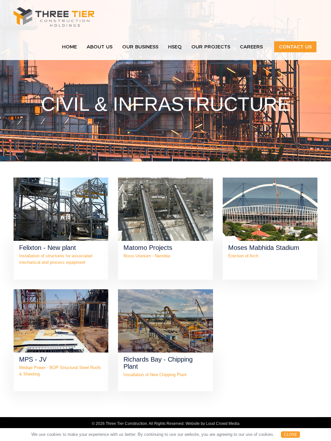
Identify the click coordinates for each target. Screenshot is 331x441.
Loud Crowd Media (223, 423)
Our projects (210, 47)
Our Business (140, 47)
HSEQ (175, 47)
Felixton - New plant (47, 247)
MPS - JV (33, 359)
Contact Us (295, 47)
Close (290, 434)
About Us (99, 47)
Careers (251, 47)
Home (69, 47)
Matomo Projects (147, 247)
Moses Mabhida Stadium (263, 247)
